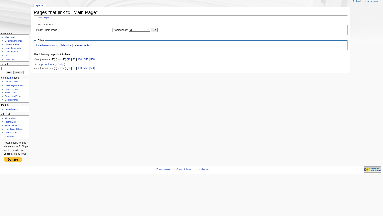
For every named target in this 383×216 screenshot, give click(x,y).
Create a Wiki (11, 81)
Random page (11, 51)
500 (92, 59)
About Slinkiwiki (184, 169)
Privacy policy (163, 169)
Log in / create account (367, 1)
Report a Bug (11, 89)
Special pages (11, 109)
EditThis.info (7, 78)
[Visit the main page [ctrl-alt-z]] (15, 15)
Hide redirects (81, 45)
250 (86, 59)
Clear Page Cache (14, 85)
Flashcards (10, 122)
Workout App (11, 118)
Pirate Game (11, 125)
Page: (39, 30)
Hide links (65, 45)
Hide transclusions (47, 45)
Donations (10, 59)
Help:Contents (46, 64)
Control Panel (11, 100)
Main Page (43, 17)
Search (5, 64)
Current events (12, 44)
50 (74, 59)
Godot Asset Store (14, 129)
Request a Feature (14, 96)
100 (80, 59)
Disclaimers (203, 169)
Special (39, 5)
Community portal (13, 41)
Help (7, 55)
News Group (11, 92)
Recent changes (13, 48)
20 (69, 59)
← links (59, 64)
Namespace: (121, 30)
